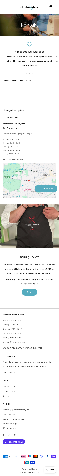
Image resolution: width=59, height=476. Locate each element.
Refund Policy (9, 391)
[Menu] (4, 7)
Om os (6, 396)
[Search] (55, 7)
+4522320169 (9, 414)
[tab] (26, 73)
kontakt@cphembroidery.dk (16, 409)
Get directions (46, 188)
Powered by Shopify (29, 469)
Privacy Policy (9, 386)
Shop (29, 292)
